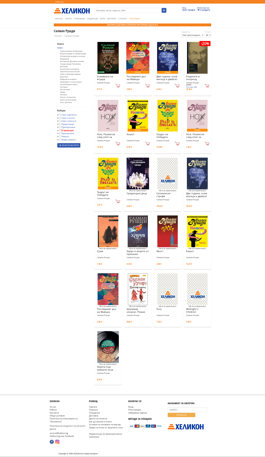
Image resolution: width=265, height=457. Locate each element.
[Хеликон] (72, 8)
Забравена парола (137, 412)
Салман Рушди (71, 35)
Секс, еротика (66, 102)
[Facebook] (52, 442)
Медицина (64, 59)
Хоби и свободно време (70, 74)
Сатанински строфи (163, 195)
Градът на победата (162, 136)
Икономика (65, 89)
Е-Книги (122, 18)
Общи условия (57, 415)
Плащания (94, 412)
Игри (102, 18)
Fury (159, 309)
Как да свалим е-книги (100, 421)
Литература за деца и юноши (72, 56)
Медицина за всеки (68, 79)
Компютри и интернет (69, 69)
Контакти (54, 412)
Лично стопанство (68, 97)
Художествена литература (71, 51)
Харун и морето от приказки (138, 253)
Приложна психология (70, 71)
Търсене (93, 406)
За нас (53, 406)
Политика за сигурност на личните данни (67, 427)
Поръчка (93, 409)
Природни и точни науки (71, 82)
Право (62, 92)
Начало (59, 18)
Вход (130, 406)
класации (134, 18)
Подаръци (92, 18)
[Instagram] (57, 442)
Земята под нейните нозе (105, 368)
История (63, 87)
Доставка (93, 415)
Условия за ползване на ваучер (105, 424)
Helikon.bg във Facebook (62, 436)
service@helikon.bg (59, 433)
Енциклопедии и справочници (73, 53)
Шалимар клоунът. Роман (136, 310)
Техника (63, 94)
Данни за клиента (98, 418)
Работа (53, 409)
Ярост (160, 251)
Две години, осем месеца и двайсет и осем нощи (167, 79)
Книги (68, 18)
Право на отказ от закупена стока (106, 427)
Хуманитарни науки (68, 84)
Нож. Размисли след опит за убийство (106, 137)
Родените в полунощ (193, 78)
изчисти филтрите (70, 145)
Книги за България (68, 100)
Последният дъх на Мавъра (136, 78)
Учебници (79, 18)
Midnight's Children (192, 310)
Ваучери (111, 18)
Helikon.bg (59, 2)
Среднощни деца (137, 193)
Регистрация (134, 409)
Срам (100, 251)
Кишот (130, 134)
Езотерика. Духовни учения (72, 61)
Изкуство (64, 76)
